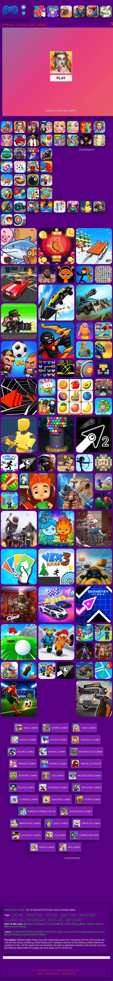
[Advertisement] (86, 171)
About (40, 973)
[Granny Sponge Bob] (33, 145)
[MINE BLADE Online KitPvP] (73, 145)
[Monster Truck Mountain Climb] (20, 211)
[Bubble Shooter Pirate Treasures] (46, 145)
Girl (21, 909)
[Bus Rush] (92, 16)
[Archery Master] (20, 225)
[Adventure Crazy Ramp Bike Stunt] (7, 211)
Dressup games (34, 915)
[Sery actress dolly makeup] (33, 132)
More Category (73, 920)
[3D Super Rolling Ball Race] (20, 172)
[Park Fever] (59, 145)
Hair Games (17, 915)
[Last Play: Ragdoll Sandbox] (99, 211)
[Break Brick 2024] (46, 211)
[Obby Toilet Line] (46, 185)
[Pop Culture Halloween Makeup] (46, 132)
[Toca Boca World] (46, 198)
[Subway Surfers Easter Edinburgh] (7, 225)
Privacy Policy (52, 973)
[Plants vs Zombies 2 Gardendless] (7, 198)
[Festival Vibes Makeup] (7, 145)
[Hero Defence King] (106, 16)
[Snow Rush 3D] (7, 185)
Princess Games (87, 915)
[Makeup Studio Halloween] (20, 132)
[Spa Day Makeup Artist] (59, 132)
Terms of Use (68, 973)
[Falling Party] (79, 16)
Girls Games (89, 728)
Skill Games (31, 728)
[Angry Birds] (20, 145)
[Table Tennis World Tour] (20, 198)
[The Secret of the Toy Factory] (86, 145)
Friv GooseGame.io (36, 920)
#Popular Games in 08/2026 (26, 934)
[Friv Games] (23, 9)
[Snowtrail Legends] (7, 158)
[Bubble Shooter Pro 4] (53, 16)
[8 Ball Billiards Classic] (33, 185)
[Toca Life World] (33, 198)
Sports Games (60, 728)
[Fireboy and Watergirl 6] (46, 172)
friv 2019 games (55, 920)
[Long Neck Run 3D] (59, 211)
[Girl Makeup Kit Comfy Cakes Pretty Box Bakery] (7, 132)
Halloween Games (15, 920)
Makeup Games (68, 915)
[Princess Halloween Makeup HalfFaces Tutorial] (86, 132)
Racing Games (25, 752)
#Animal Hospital (45, 932)
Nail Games (51, 915)
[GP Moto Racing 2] (46, 158)
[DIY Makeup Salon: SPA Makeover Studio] (73, 132)
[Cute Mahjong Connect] (99, 145)
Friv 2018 (10, 909)
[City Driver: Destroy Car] (66, 16)
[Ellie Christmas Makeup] (99, 132)
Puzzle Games (28, 740)
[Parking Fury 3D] (20, 185)
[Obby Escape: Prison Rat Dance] (33, 211)
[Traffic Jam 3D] (20, 158)
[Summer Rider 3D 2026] (7, 172)
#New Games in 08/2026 (69, 932)
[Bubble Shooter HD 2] (33, 158)
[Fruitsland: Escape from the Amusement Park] (33, 172)
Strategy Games (90, 740)
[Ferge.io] (86, 211)
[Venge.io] (73, 211)
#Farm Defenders (22, 932)
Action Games (58, 740)
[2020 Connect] (39, 16)
